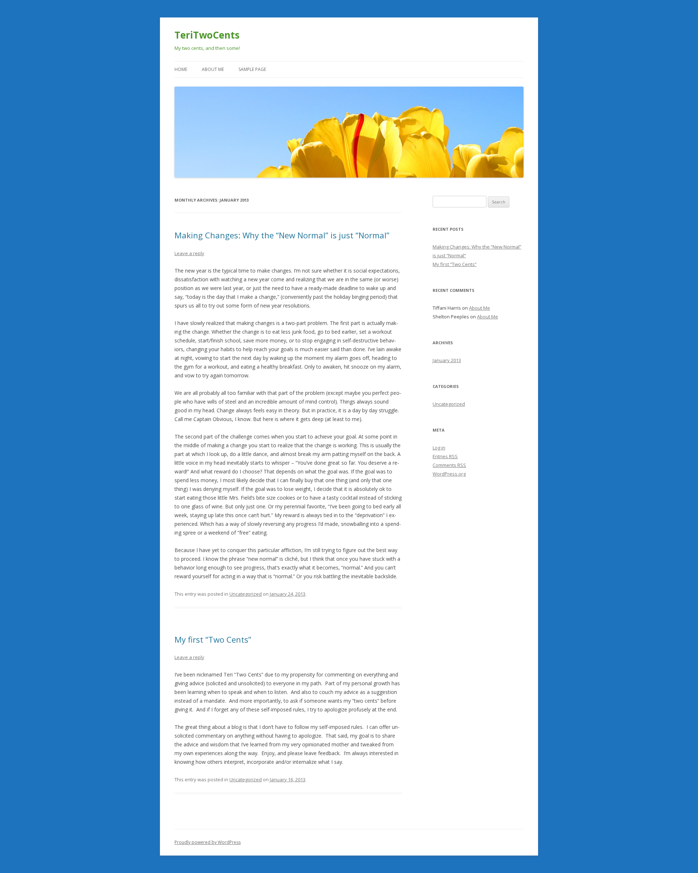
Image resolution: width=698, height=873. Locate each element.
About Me (213, 69)
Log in (439, 447)
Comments (449, 465)
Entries (445, 456)
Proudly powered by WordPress (207, 842)
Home (180, 69)
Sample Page (252, 69)
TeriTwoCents (207, 34)
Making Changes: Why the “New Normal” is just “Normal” (281, 235)
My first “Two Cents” (212, 639)
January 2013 (447, 360)
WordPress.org (449, 474)
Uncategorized (245, 594)
